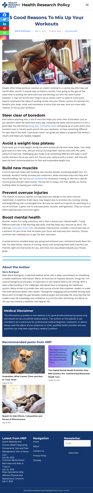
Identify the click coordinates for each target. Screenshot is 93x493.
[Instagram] (4, 37)
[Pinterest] (4, 28)
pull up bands (37, 178)
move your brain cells (22, 228)
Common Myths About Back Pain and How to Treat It (13, 463)
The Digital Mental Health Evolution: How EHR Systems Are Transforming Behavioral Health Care (69, 373)
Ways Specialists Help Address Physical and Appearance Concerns (13, 475)
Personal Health (71, 31)
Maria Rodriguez (23, 31)
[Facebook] (4, 15)
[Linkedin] (4, 24)
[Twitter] (4, 19)
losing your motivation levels (42, 126)
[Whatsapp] (4, 33)
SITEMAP (66, 490)
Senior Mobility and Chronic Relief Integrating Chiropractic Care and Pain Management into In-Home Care (15, 448)
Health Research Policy (46, 4)
